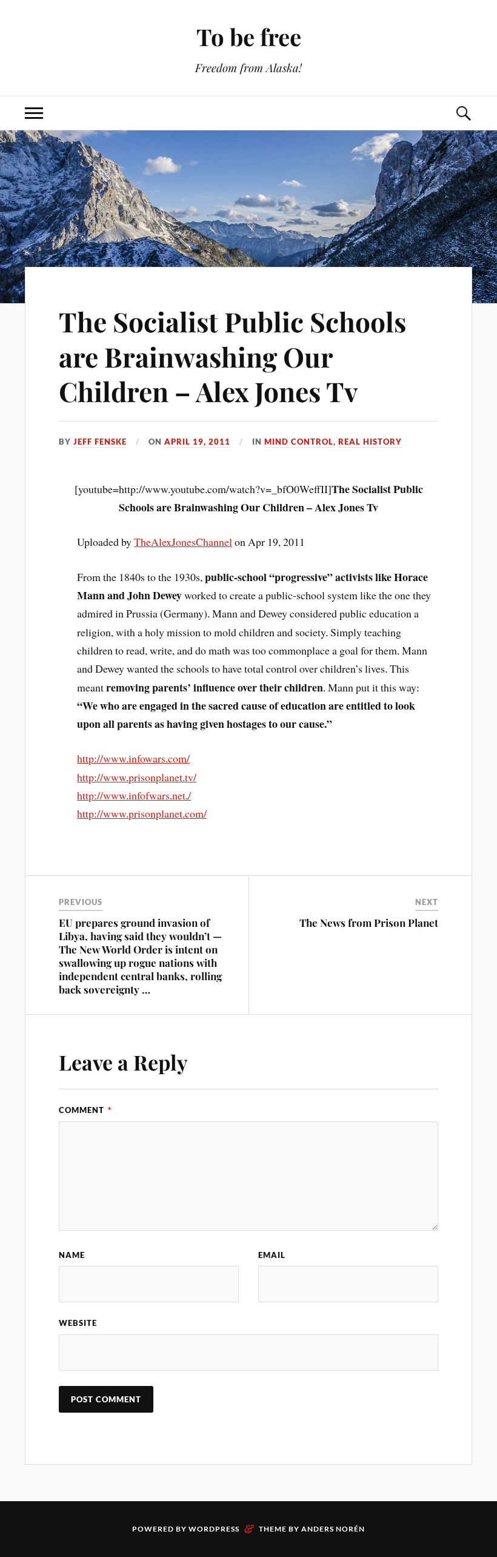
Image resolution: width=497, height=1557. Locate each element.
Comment (85, 1110)
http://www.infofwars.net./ (134, 795)
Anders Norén (333, 1528)
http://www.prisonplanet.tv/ (136, 777)
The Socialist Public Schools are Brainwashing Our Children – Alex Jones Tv (232, 356)
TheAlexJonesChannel (183, 541)
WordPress (213, 1528)
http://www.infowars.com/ (133, 758)
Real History (370, 441)
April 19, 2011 (197, 441)
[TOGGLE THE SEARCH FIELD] (463, 113)
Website (78, 1323)
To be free (248, 36)
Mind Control (298, 441)
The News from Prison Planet (368, 922)
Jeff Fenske (100, 441)
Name (72, 1255)
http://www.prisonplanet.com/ (142, 813)
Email (271, 1255)
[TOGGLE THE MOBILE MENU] (34, 113)
